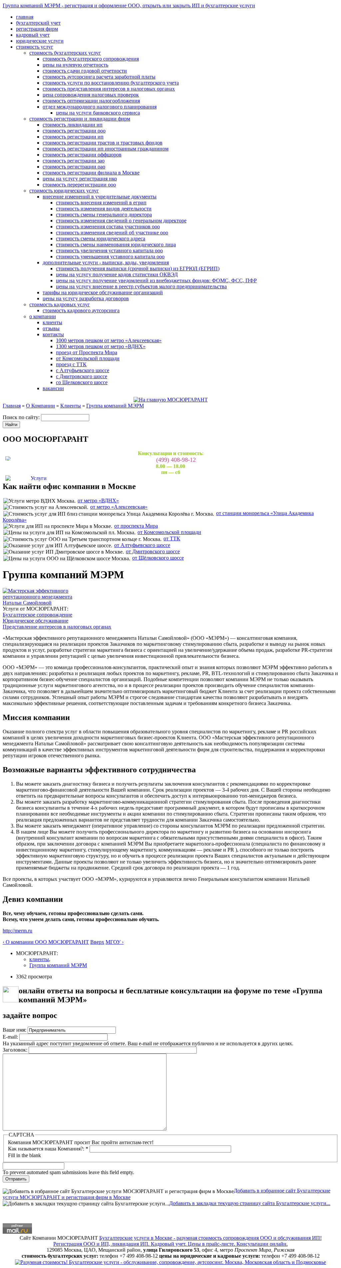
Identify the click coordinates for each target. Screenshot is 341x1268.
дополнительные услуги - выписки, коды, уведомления (106, 262)
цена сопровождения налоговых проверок (91, 95)
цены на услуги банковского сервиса (98, 113)
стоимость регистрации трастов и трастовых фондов (103, 142)
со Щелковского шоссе (82, 382)
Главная (12, 405)
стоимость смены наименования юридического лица (116, 244)
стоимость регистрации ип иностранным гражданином (106, 148)
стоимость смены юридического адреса (100, 238)
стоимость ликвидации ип (73, 124)
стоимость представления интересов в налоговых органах (109, 89)
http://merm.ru (17, 930)
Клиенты (70, 405)
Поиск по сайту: (22, 417)
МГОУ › (115, 942)
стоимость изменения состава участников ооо (108, 226)
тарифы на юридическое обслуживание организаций (103, 292)
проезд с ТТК (71, 364)
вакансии (53, 388)
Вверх (97, 942)
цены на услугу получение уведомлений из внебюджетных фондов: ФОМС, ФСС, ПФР (156, 280)
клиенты (52, 322)
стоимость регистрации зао (74, 160)
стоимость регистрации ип (73, 136)
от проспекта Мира (136, 526)
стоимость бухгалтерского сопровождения (91, 59)
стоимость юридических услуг (64, 190)
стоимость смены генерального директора (104, 214)
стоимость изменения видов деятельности (104, 208)
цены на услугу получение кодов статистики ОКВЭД (117, 274)
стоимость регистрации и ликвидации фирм (79, 119)
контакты (53, 334)
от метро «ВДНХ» (98, 500)
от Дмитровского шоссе (153, 551)
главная (24, 17)
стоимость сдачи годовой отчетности (85, 71)
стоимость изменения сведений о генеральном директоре (121, 220)
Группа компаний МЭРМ (115, 405)
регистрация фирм (37, 29)
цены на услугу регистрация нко (80, 178)
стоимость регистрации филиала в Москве (91, 172)
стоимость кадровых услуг (59, 304)
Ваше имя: (15, 1030)
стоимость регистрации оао (74, 166)
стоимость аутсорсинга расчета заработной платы (99, 77)
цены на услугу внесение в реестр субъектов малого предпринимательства (141, 286)
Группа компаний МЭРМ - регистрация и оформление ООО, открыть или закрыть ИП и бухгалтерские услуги (129, 5)
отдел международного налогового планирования (100, 107)
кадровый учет (33, 35)
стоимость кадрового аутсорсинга (81, 310)
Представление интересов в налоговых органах (57, 627)
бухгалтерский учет (38, 23)
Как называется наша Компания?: (48, 1148)
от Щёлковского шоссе (158, 558)
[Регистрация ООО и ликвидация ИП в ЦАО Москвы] (170, 1262)
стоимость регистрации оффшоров (82, 154)
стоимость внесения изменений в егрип (101, 202)
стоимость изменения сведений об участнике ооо (112, 232)
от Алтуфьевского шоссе (142, 545)
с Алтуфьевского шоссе (82, 370)
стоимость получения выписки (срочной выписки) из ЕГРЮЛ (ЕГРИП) (137, 268)
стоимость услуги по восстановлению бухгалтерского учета (111, 83)
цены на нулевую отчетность (75, 65)
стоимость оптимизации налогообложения (91, 101)
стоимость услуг (34, 47)
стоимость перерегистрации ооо (79, 184)
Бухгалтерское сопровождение (37, 615)
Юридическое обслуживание (35, 621)
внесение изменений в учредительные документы (100, 196)
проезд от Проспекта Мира (86, 352)
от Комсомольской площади (88, 358)
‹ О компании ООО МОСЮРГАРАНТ (46, 942)
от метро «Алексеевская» (119, 507)
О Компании (40, 405)
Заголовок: (16, 1050)
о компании (42, 316)
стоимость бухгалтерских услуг (65, 53)
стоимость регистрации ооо (74, 130)
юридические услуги (40, 41)
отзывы (51, 328)
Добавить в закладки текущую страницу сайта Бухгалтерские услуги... (249, 1203)
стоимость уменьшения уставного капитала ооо (110, 256)
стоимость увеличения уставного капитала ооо (109, 250)
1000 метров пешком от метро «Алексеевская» (109, 340)
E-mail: (11, 1037)
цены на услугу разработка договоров (86, 298)
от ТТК (172, 538)
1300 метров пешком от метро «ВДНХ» (101, 346)
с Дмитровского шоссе (81, 376)
